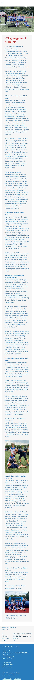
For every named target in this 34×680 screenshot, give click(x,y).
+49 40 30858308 (8, 665)
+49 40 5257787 (7, 663)
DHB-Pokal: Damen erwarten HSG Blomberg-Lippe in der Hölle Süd (22, 636)
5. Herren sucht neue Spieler (5, 638)
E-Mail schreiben (7, 667)
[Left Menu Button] (2, 2)
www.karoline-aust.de (9, 675)
